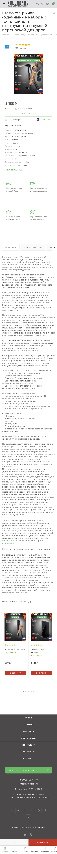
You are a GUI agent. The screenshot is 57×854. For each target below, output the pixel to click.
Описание (10, 247)
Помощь (27, 745)
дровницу (9, 543)
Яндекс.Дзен (38, 810)
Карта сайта (28, 738)
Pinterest (28, 817)
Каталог (27, 752)
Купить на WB (46, 120)
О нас (28, 718)
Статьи (27, 758)
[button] (23, 691)
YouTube (25, 810)
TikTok (45, 810)
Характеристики (33, 247)
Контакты (28, 731)
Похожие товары (11, 601)
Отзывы (28, 725)
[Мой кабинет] (47, 4)
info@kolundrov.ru (28, 784)
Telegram (18, 810)
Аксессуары (27, 601)
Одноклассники (32, 810)
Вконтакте (11, 810)
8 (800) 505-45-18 (28, 780)
